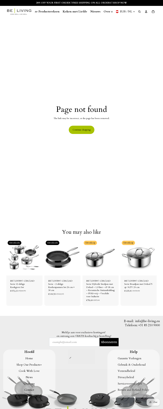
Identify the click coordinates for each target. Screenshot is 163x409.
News (29, 377)
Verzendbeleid (126, 371)
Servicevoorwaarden (130, 383)
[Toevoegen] (114, 271)
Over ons (29, 383)
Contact (29, 390)
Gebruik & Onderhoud (132, 365)
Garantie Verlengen (129, 358)
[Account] (146, 11)
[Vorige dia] (9, 257)
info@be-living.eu (147, 321)
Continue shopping (82, 129)
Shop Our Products (28, 365)
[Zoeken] (139, 11)
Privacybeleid (126, 377)
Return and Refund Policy (133, 390)
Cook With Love (29, 371)
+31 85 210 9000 (149, 325)
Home (29, 358)
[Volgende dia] (39, 257)
